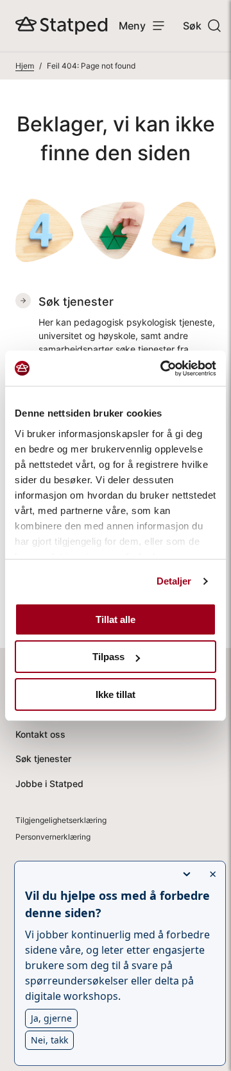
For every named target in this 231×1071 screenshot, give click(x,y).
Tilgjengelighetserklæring (61, 820)
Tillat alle (115, 619)
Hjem (24, 66)
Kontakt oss (40, 734)
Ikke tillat (115, 694)
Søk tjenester (43, 758)
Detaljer (174, 581)
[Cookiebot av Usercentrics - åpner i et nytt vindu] (163, 368)
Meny (132, 25)
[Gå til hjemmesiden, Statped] (61, 26)
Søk (192, 25)
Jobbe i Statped (49, 783)
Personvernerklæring (52, 837)
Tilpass (108, 656)
